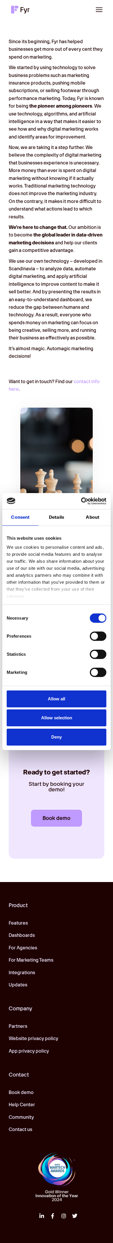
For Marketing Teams (31, 960)
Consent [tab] (20, 517)
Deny (56, 736)
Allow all (56, 698)
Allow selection (56, 717)
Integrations (22, 972)
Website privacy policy (33, 1038)
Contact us (20, 1129)
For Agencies (23, 948)
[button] (99, 9)
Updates (18, 985)
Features (18, 923)
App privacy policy (29, 1051)
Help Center (22, 1104)
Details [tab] (56, 517)
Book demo (21, 1092)
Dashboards (22, 935)
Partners (18, 1026)
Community (21, 1117)
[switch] (98, 636)
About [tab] (92, 517)
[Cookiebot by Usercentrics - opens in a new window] (81, 501)
